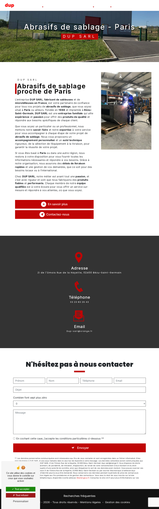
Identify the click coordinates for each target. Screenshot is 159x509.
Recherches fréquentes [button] (79, 496)
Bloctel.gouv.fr (83, 478)
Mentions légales (90, 502)
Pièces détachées (103, 4)
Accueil (21, 5)
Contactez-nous (57, 214)
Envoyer (83, 448)
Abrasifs (88, 2)
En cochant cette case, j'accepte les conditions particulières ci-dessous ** (60, 438)
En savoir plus (58, 204)
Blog (143, 5)
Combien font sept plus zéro (30, 397)
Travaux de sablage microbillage (126, 5)
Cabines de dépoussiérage (72, 5)
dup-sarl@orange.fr (80, 331)
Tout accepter (21, 489)
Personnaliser (20, 501)
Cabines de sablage (33, 4)
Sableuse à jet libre (53, 5)
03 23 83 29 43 (79, 302)
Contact (152, 5)
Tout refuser (21, 495)
